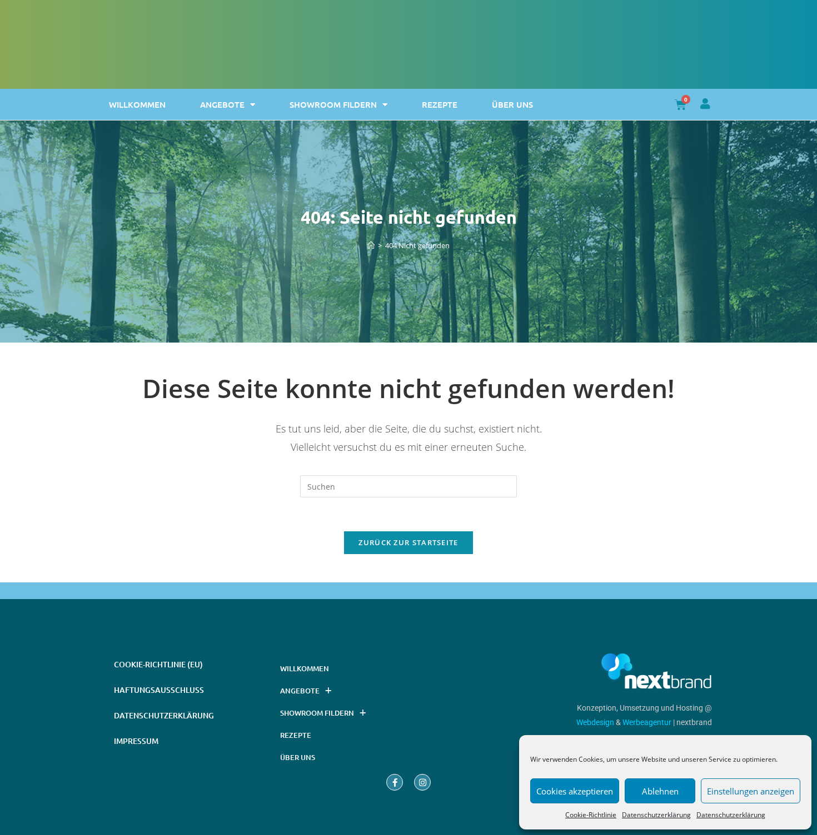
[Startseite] (371, 245)
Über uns (512, 104)
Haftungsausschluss (159, 690)
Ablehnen (660, 791)
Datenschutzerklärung (656, 814)
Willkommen (137, 104)
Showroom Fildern (333, 104)
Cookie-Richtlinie (590, 814)
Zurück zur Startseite (408, 542)
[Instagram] (422, 782)
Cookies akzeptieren (574, 791)
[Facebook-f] (394, 782)
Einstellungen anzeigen (750, 791)
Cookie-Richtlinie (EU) (158, 664)
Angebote (222, 104)
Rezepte (439, 104)
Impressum (136, 741)
